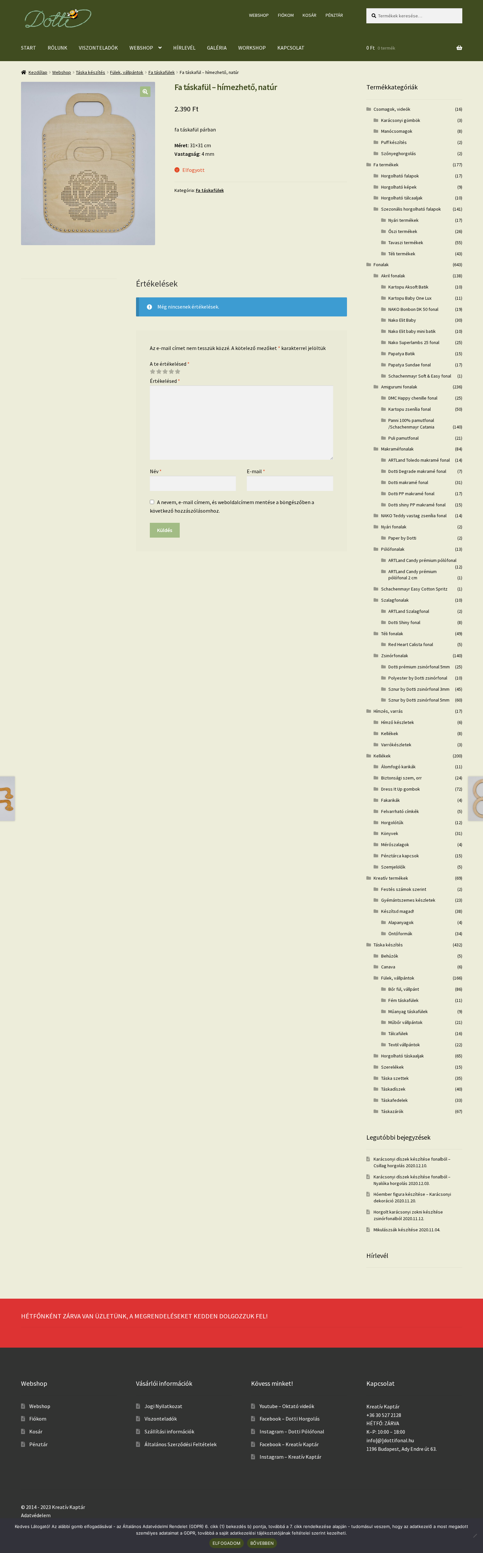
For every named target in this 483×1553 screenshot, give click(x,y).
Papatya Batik (401, 354)
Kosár (309, 15)
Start (28, 47)
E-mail (256, 471)
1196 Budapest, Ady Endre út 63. (401, 1449)
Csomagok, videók (392, 109)
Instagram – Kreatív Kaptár (290, 1456)
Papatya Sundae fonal (409, 365)
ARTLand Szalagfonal (408, 611)
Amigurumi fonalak (399, 387)
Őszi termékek (402, 231)
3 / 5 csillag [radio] (165, 371)
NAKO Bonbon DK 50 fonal (413, 309)
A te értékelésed (170, 363)
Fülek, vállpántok (126, 72)
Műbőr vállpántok (405, 1022)
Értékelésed (165, 381)
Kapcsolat (291, 47)
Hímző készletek (397, 722)
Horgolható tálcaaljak (402, 198)
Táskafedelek (394, 1100)
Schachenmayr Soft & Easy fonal (419, 376)
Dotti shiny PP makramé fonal (417, 505)
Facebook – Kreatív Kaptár (289, 1444)
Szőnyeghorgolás (398, 153)
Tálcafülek (398, 1033)
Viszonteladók (98, 47)
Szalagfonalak (395, 600)
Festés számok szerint (403, 889)
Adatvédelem (36, 1515)
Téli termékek (401, 254)
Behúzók (389, 956)
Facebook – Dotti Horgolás (290, 1418)
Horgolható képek (399, 187)
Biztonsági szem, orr (401, 778)
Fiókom (286, 15)
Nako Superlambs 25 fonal (413, 342)
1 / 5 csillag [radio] (152, 371)
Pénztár (334, 15)
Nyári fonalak (393, 527)
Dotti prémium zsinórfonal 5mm (419, 667)
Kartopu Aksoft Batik (408, 287)
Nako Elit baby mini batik (412, 331)
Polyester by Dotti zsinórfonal (417, 678)
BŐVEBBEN (262, 1543)
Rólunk (57, 47)
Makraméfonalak (397, 449)
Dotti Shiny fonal (404, 622)
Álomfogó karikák (398, 767)
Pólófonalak (392, 549)
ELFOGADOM (227, 1543)
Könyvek (389, 833)
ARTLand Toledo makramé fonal (419, 460)
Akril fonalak (393, 276)
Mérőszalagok (395, 844)
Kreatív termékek (391, 878)
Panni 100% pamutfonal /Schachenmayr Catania (411, 423)
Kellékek (389, 733)
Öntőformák (400, 934)
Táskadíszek (393, 1089)
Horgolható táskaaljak (402, 1056)
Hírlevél (184, 47)
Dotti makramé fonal (408, 482)
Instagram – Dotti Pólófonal (292, 1431)
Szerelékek (392, 1067)
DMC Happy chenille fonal (412, 398)
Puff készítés (394, 142)
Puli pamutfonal (403, 438)
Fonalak (381, 264)
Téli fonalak (392, 634)
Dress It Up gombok (400, 789)
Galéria (217, 47)
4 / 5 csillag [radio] (171, 371)
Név (156, 471)
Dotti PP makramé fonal (411, 494)
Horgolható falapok (400, 176)
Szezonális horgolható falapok (411, 209)
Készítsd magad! (397, 911)
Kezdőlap (38, 72)
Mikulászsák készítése (396, 1230)
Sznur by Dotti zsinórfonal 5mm (418, 700)
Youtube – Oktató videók (287, 1406)
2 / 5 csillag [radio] (158, 371)
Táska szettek (395, 1078)
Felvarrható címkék (400, 811)
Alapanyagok (401, 922)
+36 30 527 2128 (383, 1415)
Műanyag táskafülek (408, 1011)
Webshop (259, 15)
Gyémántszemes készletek (408, 900)
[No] (475, 1535)
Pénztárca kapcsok (400, 856)
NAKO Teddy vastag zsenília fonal (414, 516)
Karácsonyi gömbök (400, 120)
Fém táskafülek (403, 1000)
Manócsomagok (396, 131)
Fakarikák (390, 800)
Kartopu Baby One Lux (409, 298)
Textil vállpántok (404, 1045)
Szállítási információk (169, 1431)
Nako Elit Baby (402, 320)
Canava (388, 967)
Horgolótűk (392, 822)
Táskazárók (392, 1111)
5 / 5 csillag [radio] (177, 371)
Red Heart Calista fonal (410, 644)
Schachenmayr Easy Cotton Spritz (414, 589)
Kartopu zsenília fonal (409, 409)
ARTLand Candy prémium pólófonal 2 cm (412, 574)
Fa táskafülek (162, 72)
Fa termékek (386, 165)
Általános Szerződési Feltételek (181, 1444)
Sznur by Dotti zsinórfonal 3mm (418, 689)
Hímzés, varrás (388, 711)
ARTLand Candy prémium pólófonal (422, 560)
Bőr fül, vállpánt (403, 989)
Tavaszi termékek (405, 242)
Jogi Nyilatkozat (163, 1406)
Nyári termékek (403, 220)
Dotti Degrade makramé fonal (417, 471)
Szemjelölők (393, 867)
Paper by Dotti (402, 538)
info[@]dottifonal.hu (390, 1440)
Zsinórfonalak (394, 656)
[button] (145, 91)
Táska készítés (90, 72)
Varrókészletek (396, 745)
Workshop (252, 47)
